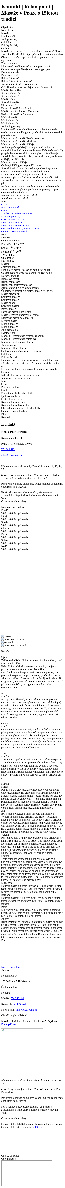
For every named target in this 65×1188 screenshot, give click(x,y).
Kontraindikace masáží (13, 222)
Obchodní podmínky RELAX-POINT (21, 228)
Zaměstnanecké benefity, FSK (17, 213)
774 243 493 (8, 449)
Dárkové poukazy (10, 216)
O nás (4, 204)
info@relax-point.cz (11, 455)
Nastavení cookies (10, 967)
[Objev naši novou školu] (22, 1069)
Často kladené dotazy (12, 219)
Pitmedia (39, 1127)
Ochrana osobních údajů (14, 231)
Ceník (4, 210)
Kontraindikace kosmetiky (15, 225)
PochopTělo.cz (9, 1024)
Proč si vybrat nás (10, 207)
